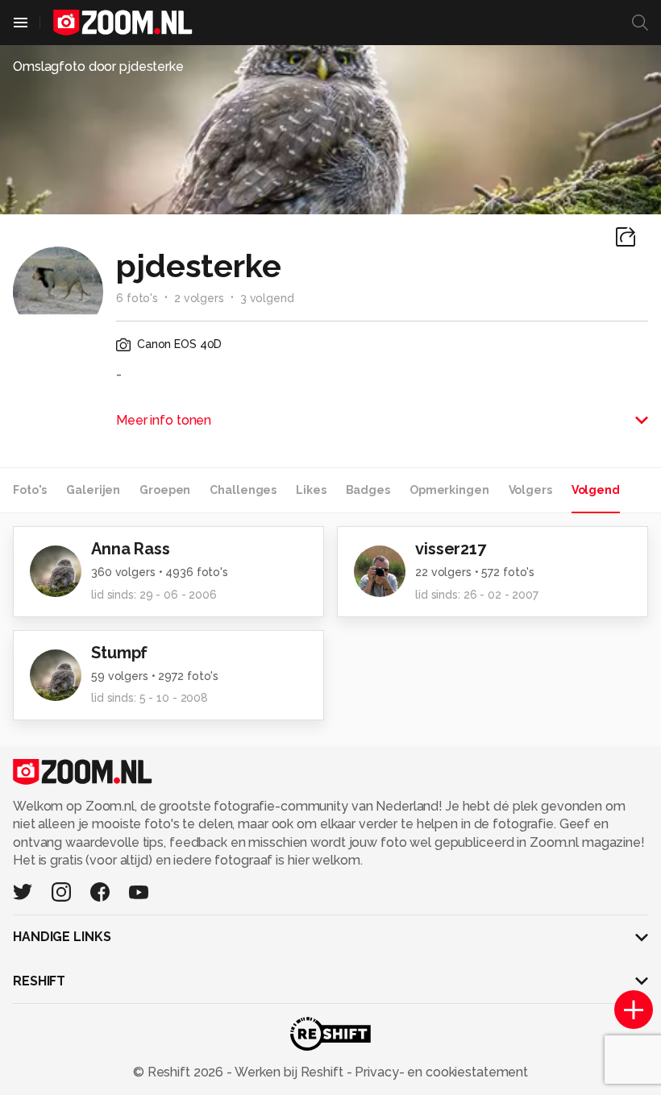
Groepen (164, 489)
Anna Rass (130, 548)
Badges (368, 489)
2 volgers (199, 298)
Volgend (596, 489)
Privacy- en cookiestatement (439, 1072)
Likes (311, 489)
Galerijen (93, 489)
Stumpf (119, 652)
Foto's (30, 489)
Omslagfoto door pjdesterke (98, 66)
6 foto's (137, 298)
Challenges (243, 489)
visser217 (450, 548)
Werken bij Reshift (289, 1072)
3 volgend (267, 298)
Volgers (530, 489)
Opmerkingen (449, 489)
